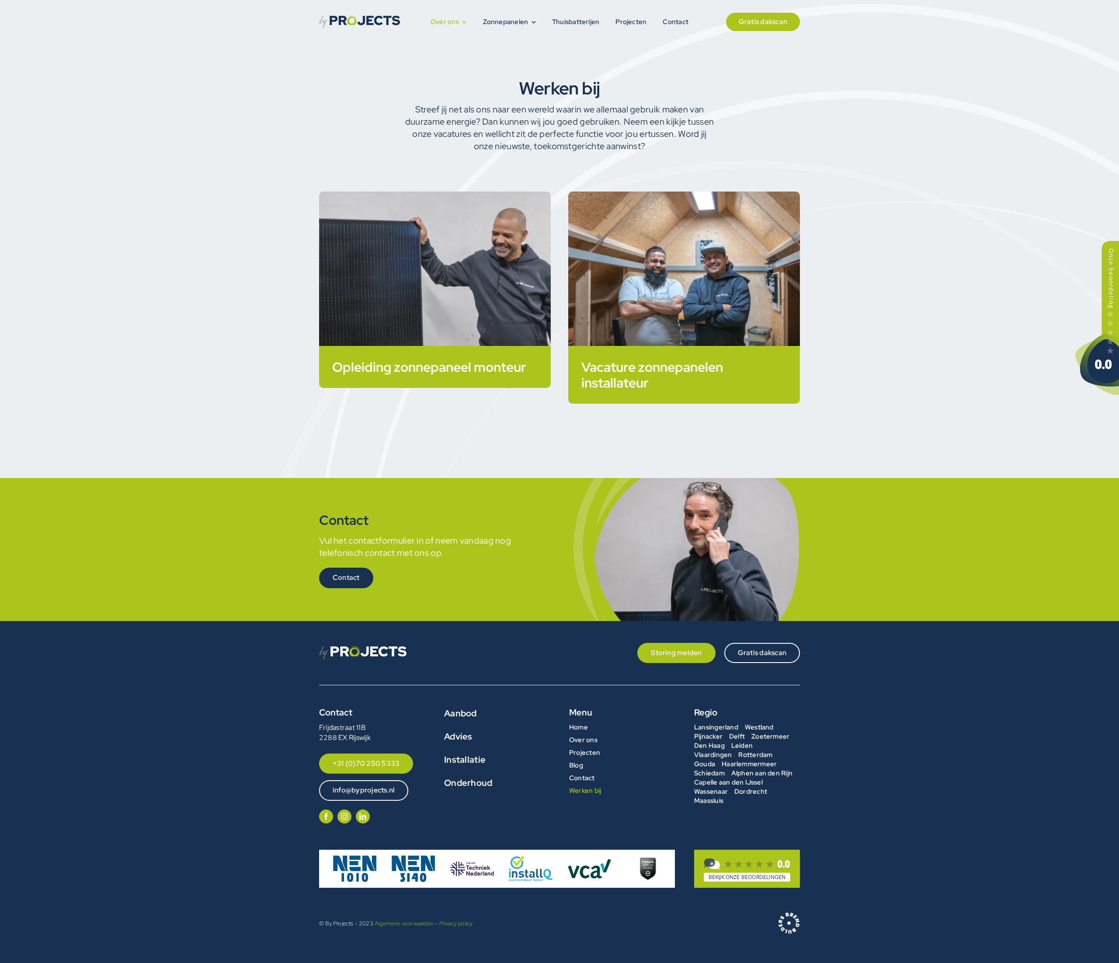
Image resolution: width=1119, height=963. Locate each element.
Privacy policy (456, 923)
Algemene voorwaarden (404, 923)
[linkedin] (363, 816)
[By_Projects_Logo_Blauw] (359, 19)
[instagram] (344, 816)
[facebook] (326, 816)
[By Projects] (747, 870)
